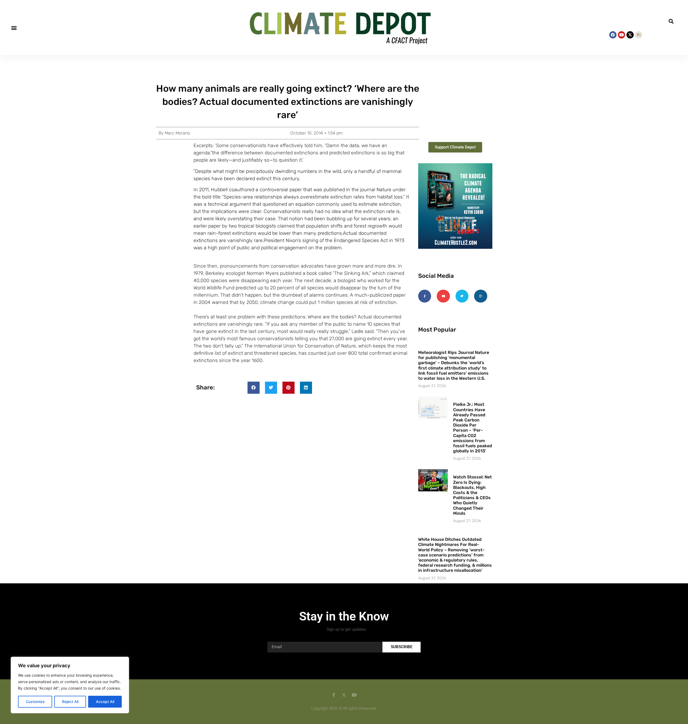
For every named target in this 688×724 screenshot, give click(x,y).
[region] (70, 685)
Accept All (105, 701)
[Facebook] (613, 34)
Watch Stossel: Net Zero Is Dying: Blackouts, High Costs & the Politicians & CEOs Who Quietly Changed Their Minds (472, 495)
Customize (35, 701)
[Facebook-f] (424, 296)
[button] (13, 27)
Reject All (70, 701)
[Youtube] (621, 34)
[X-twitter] (630, 34)
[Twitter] (462, 296)
